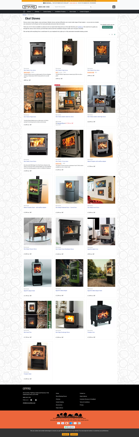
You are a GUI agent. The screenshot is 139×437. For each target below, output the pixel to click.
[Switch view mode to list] (109, 34)
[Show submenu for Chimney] (41, 11)
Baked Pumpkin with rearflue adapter (97, 161)
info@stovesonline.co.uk (29, 403)
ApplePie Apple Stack (29, 290)
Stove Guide (73, 11)
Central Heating (47, 11)
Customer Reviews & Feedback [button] (88, 399)
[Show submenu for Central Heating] (52, 11)
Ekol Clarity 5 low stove (30, 70)
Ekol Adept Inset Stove (93, 207)
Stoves (29, 11)
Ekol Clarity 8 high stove (30, 116)
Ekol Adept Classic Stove (30, 249)
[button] (24, 14)
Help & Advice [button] (59, 408)
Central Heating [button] (60, 402)
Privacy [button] (82, 405)
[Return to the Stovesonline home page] (29, 7)
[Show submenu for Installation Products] (67, 11)
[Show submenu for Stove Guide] (77, 11)
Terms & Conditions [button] (85, 402)
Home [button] (57, 393)
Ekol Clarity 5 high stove (62, 70)
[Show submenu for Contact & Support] (90, 11)
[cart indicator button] (114, 6)
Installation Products (60, 11)
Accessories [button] (59, 405)
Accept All (65, 434)
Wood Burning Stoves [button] (61, 396)
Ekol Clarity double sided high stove (97, 116)
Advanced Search (107, 27)
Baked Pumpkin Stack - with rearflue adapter (35, 207)
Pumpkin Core (91, 332)
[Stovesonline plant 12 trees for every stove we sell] (69, 414)
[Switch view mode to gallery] (112, 34)
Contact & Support (84, 11)
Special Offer (60, 123)
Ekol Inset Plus (27, 332)
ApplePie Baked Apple (61, 290)
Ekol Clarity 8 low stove (93, 70)
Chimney (37, 11)
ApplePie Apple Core (93, 249)
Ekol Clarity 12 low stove (62, 161)
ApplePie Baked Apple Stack (95, 290)
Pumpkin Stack (27, 374)
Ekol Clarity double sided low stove (65, 116)
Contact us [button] (82, 393)
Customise (74, 434)
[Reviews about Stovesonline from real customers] (69, 427)
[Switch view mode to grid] (114, 34)
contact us (80, 27)
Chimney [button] (58, 399)
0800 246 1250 (43, 7)
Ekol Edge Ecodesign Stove (63, 332)
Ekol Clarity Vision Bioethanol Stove (65, 249)
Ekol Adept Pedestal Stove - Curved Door (66, 207)
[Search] (90, 6)
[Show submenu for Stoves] (32, 11)
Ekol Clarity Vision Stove (30, 161)
